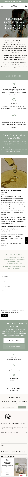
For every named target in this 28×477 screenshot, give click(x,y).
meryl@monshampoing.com (14, 263)
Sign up (22, 407)
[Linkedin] (11, 456)
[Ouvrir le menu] (3, 6)
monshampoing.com (7, 122)
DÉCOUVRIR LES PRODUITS (14, 340)
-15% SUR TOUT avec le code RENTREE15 (14, 1)
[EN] (22, 475)
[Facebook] (2, 456)
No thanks (7, 474)
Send (4, 315)
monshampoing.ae (20, 122)
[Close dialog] (26, 458)
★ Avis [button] (26, 240)
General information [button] (7, 441)
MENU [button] (2, 445)
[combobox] (22, 475)
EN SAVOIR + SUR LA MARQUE (14, 346)
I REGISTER (7, 472)
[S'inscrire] (25, 432)
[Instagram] (8, 456)
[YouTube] (13, 456)
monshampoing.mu (10, 124)
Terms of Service (12, 312)
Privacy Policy (4, 312)
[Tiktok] (5, 456)
